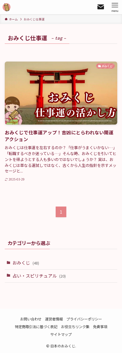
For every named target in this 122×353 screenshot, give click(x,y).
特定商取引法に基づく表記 (36, 326)
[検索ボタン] (101, 7)
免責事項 (100, 326)
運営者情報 (54, 319)
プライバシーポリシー (84, 319)
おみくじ (25, 262)
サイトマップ (61, 334)
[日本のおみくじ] (6, 7)
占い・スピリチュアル (39, 276)
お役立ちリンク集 (75, 326)
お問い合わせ (30, 319)
